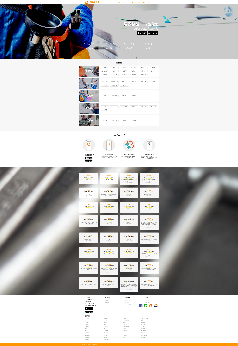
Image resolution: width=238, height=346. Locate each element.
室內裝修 (114, 85)
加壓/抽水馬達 (133, 67)
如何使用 (107, 300)
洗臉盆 (114, 67)
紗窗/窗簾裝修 (104, 71)
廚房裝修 (124, 74)
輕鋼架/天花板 (114, 81)
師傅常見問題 (128, 304)
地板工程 (143, 81)
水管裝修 (124, 71)
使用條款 (127, 302)
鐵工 (114, 71)
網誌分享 (107, 302)
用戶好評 (148, 302)
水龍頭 (133, 71)
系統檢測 (134, 120)
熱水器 (133, 106)
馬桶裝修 (143, 71)
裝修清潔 (134, 95)
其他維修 (143, 74)
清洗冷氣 (114, 106)
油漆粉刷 (134, 81)
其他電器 (104, 110)
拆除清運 (104, 120)
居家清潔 (104, 95)
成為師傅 (127, 300)
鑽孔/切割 (143, 67)
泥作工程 (104, 81)
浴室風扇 (124, 67)
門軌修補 (153, 67)
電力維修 (104, 67)
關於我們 (148, 300)
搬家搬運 (114, 120)
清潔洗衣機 (124, 106)
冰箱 (105, 106)
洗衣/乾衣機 (153, 106)
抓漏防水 (153, 81)
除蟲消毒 (124, 95)
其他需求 (124, 120)
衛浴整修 (134, 74)
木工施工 (124, 81)
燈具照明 (153, 71)
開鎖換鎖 (114, 74)
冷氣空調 (143, 106)
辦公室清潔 (114, 95)
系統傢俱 (104, 85)
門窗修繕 (104, 74)
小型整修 (124, 85)
